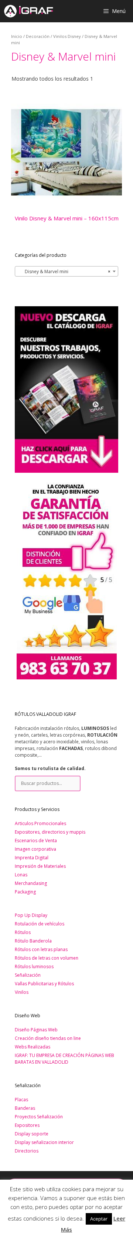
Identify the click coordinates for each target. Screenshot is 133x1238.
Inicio (16, 36)
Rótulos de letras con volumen (46, 958)
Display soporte (31, 1134)
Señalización (28, 975)
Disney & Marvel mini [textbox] (64, 271)
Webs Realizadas (32, 1047)
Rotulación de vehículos (39, 924)
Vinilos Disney (67, 36)
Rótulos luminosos (34, 966)
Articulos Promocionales (40, 823)
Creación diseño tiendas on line (48, 1038)
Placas (21, 1099)
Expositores (27, 1125)
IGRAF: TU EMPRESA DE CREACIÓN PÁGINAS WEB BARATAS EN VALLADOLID (64, 1058)
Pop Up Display (31, 915)
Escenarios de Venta (36, 840)
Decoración (38, 36)
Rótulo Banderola (33, 941)
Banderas (25, 1108)
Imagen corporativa (35, 849)
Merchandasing (31, 883)
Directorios (26, 1151)
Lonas (21, 875)
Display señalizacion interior (44, 1142)
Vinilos (21, 992)
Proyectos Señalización (39, 1116)
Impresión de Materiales (40, 866)
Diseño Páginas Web (36, 1030)
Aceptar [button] (99, 1218)
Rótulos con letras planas (41, 949)
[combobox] (66, 271)
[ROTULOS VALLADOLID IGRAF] (28, 11)
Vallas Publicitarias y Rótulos (44, 983)
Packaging (25, 892)
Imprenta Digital (31, 857)
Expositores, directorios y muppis (50, 832)
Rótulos (23, 932)
